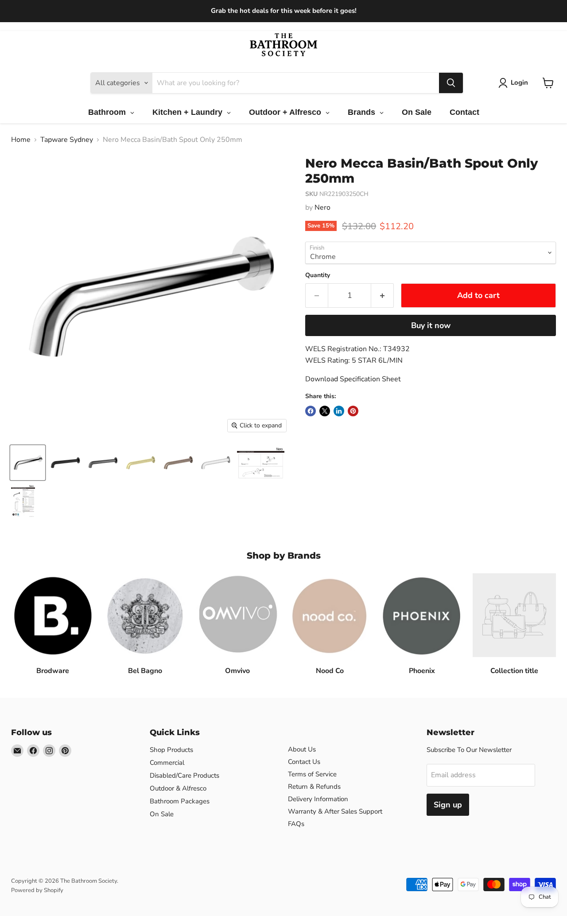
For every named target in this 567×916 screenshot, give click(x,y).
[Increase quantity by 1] (382, 295)
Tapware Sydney (66, 140)
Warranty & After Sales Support (335, 811)
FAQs (296, 823)
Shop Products (171, 749)
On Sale (162, 814)
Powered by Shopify (37, 890)
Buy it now (430, 325)
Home (21, 140)
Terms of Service (312, 774)
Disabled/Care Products (184, 775)
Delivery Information (318, 799)
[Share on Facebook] (310, 411)
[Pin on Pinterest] (353, 411)
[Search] (451, 83)
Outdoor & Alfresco (178, 788)
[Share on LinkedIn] (339, 411)
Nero (322, 207)
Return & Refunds (314, 786)
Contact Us (304, 761)
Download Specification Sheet (353, 379)
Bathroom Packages (180, 801)
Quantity (317, 275)
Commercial (167, 762)
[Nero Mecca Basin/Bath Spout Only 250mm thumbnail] (27, 462)
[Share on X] (324, 411)
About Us (302, 749)
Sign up (448, 804)
